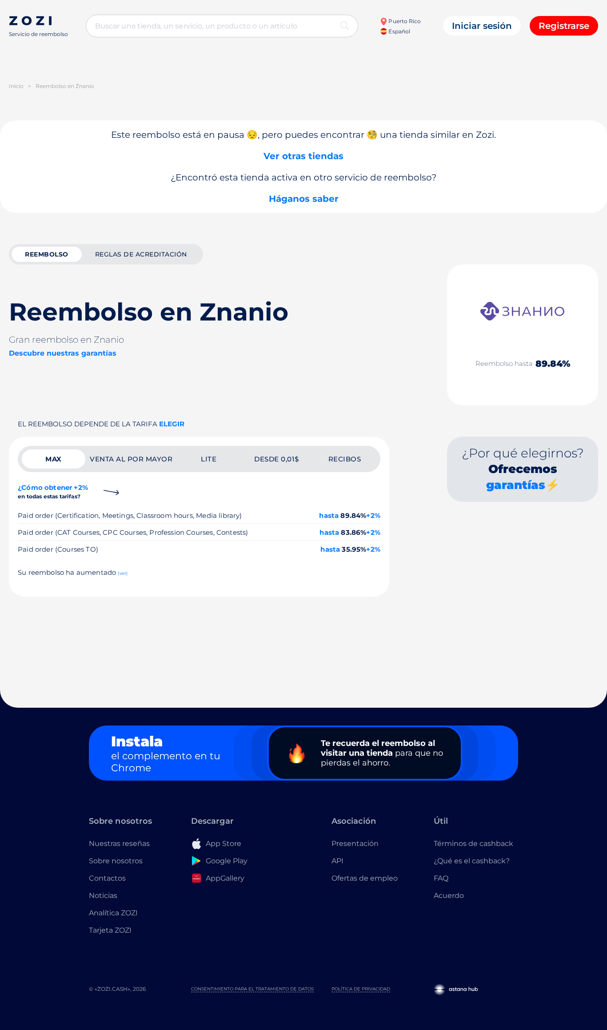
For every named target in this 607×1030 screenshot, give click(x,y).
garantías (515, 485)
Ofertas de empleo (364, 878)
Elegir (171, 424)
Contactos (107, 878)
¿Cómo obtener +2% (53, 491)
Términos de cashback (473, 843)
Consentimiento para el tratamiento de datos (252, 989)
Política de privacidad (360, 989)
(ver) (123, 573)
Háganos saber (304, 198)
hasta (329, 515)
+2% (373, 515)
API (337, 861)
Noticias (103, 895)
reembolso (46, 254)
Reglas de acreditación (141, 254)
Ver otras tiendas (303, 156)
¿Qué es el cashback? (472, 861)
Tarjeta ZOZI (110, 930)
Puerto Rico (404, 21)
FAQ (441, 878)
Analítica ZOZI (113, 913)
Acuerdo (449, 895)
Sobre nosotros (116, 861)
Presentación (355, 843)
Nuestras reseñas (119, 843)
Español (398, 31)
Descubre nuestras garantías (62, 353)
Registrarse (564, 25)
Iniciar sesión (482, 25)
